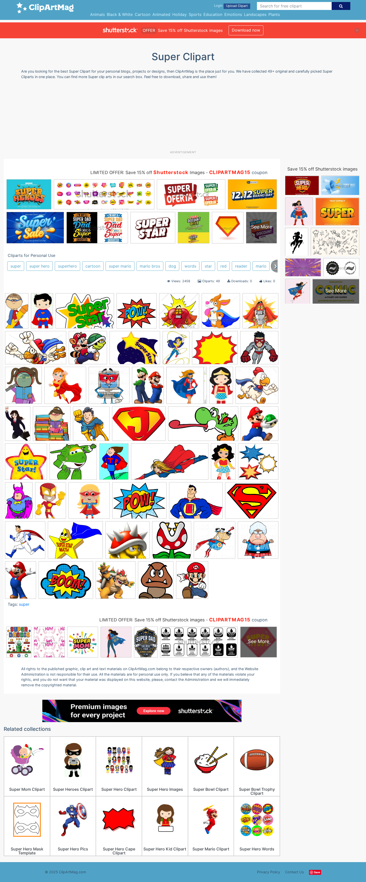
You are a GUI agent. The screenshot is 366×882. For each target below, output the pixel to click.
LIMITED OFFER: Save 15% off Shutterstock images (152, 619)
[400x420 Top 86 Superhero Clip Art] (25, 542)
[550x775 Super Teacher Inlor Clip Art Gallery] (114, 464)
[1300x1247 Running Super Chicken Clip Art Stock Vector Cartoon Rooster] (257, 387)
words (190, 266)
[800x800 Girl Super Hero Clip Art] (65, 387)
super (15, 266)
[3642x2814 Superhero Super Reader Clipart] (195, 502)
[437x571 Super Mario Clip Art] (192, 582)
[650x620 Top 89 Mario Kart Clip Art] (127, 542)
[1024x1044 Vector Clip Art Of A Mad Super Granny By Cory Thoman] (258, 541)
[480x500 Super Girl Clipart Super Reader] (51, 426)
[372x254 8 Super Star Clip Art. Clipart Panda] (85, 313)
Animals (97, 14)
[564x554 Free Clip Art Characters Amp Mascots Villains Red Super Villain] (259, 349)
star (208, 266)
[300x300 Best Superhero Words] (136, 313)
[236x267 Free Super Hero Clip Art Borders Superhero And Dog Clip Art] (23, 387)
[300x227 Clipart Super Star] (135, 350)
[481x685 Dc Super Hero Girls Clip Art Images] (176, 350)
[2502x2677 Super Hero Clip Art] (91, 426)
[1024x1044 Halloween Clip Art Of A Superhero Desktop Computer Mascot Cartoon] (109, 387)
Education (212, 14)
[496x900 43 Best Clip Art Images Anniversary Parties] (42, 313)
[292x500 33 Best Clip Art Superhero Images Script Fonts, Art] (16, 313)
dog (172, 266)
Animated (161, 14)
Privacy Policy (268, 872)
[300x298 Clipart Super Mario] (88, 350)
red (223, 266)
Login (218, 5)
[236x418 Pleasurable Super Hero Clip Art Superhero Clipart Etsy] (221, 387)
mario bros (150, 266)
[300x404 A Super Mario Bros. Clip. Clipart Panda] (20, 582)
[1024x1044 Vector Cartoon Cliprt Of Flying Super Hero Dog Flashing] (214, 542)
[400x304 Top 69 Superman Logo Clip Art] (251, 502)
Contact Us (294, 872)
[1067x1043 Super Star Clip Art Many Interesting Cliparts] (26, 464)
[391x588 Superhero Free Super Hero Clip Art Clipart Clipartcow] (18, 502)
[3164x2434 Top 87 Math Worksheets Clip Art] (75, 542)
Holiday (179, 14)
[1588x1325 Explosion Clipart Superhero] (215, 350)
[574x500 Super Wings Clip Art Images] (73, 464)
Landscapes (255, 14)
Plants (274, 14)
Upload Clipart (237, 6)
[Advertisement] (183, 117)
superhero (67, 266)
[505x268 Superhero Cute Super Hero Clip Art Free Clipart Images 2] (169, 464)
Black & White (120, 14)
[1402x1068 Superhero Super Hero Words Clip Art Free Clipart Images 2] (139, 502)
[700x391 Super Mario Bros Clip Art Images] (203, 426)
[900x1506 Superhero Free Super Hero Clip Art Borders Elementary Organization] (223, 464)
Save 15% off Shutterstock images (322, 169)
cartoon (92, 266)
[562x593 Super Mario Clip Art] (115, 582)
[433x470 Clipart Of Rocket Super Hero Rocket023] (260, 312)
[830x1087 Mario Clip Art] (148, 387)
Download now (246, 30)
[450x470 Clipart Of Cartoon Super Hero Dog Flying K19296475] (221, 313)
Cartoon (142, 14)
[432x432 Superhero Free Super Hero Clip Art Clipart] (258, 463)
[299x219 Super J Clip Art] (138, 426)
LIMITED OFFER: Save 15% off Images (147, 172)
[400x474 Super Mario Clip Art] (155, 582)
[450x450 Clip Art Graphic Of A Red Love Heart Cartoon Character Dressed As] (179, 313)
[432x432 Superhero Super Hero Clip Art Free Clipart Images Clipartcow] (89, 502)
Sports (195, 14)
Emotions (233, 14)
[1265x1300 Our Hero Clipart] (187, 387)
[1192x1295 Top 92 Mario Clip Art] (171, 542)
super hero (39, 266)
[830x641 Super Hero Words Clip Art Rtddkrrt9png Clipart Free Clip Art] (66, 582)
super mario (120, 266)
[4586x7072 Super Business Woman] (17, 426)
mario (261, 266)
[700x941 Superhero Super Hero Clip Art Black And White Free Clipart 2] (50, 502)
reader (241, 266)
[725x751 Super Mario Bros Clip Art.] (259, 426)
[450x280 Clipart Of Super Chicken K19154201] (35, 350)
